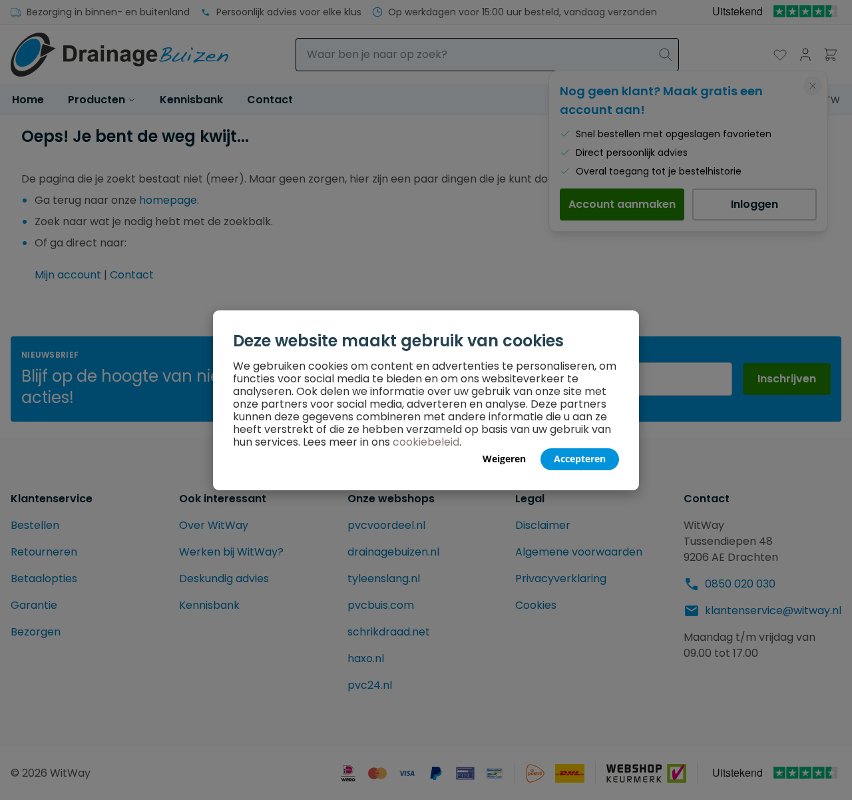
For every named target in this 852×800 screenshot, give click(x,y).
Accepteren (580, 458)
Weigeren (504, 458)
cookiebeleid (426, 442)
